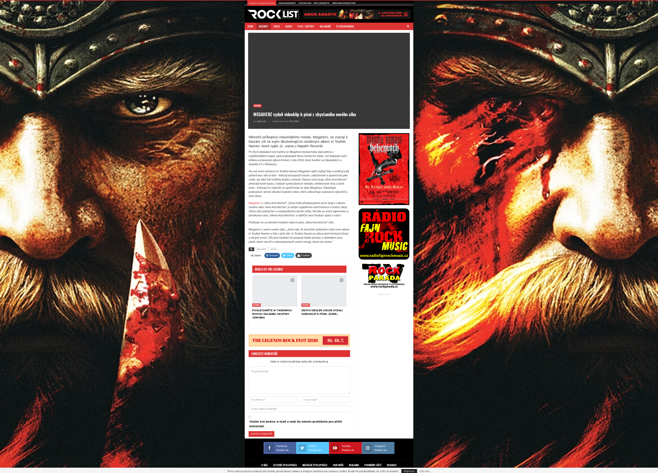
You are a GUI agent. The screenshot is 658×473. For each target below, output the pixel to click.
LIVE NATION (305, 3)
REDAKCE (392, 465)
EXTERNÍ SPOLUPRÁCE (285, 465)
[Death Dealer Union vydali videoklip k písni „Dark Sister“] (323, 291)
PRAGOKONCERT (287, 3)
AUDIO (288, 26)
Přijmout (409, 469)
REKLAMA (354, 465)
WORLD (273, 249)
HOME (250, 26)
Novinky (257, 105)
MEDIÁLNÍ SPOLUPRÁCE (314, 465)
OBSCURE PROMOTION (343, 3)
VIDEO (276, 26)
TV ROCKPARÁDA (345, 26)
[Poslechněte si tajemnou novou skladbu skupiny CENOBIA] (274, 291)
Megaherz (255, 203)
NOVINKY (263, 26)
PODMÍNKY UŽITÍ (372, 465)
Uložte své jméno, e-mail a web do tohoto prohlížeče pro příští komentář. (295, 424)
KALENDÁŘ (325, 26)
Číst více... (425, 469)
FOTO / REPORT (305, 26)
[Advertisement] (384, 347)
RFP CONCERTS (322, 3)
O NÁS (264, 465)
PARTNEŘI (338, 465)
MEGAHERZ (261, 249)
